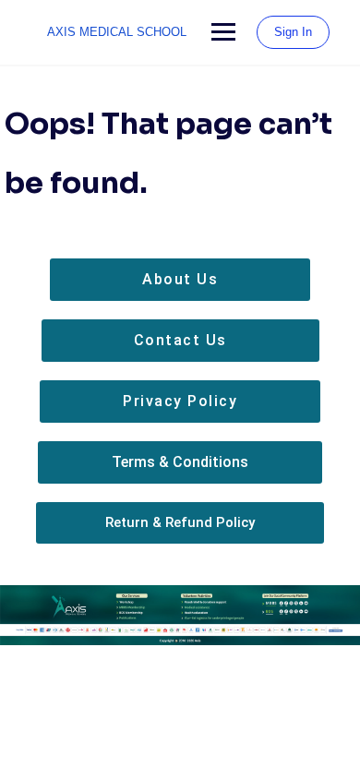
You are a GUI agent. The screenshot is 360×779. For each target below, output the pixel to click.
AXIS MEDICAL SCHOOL (116, 32)
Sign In (293, 32)
